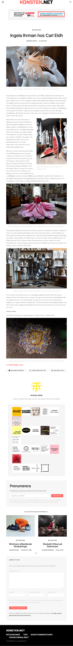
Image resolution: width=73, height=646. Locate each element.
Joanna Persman (48, 550)
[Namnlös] (16, 440)
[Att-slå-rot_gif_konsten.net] (45, 430)
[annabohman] (16, 468)
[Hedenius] (35, 430)
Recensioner (36, 30)
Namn (11, 592)
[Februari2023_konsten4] (35, 449)
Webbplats (52, 592)
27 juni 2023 (43, 41)
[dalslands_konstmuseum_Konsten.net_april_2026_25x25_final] (45, 449)
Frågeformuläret (19, 637)
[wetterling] (54, 449)
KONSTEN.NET (15, 630)
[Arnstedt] (54, 411)
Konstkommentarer (42, 635)
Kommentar (13, 571)
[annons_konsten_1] (16, 449)
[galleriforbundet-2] (45, 468)
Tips (25, 635)
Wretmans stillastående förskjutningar (20, 545)
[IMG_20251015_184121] (24, 14)
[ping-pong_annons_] (16, 430)
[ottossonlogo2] (26, 430)
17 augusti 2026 (26, 550)
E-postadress (34, 592)
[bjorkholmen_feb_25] (45, 411)
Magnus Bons (14, 550)
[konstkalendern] (16, 421)
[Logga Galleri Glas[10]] (26, 449)
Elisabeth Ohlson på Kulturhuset (52, 545)
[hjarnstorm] (26, 411)
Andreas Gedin (31, 41)
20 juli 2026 (59, 550)
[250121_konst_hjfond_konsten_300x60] (51, 14)
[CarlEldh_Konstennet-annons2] (54, 430)
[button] (35, 553)
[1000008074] (26, 468)
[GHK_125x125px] (16, 411)
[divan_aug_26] (35, 411)
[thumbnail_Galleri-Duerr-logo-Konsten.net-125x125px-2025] (35, 468)
